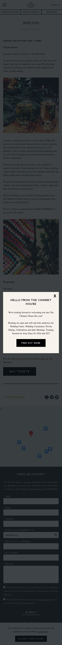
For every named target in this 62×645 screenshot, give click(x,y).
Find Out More (30, 343)
